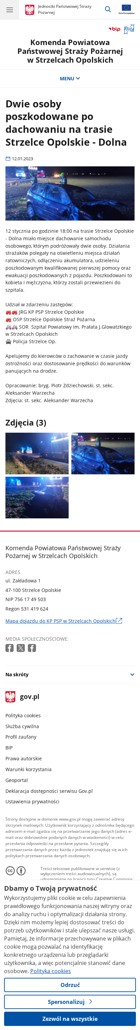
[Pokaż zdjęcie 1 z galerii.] (37, 453)
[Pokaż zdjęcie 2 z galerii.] (103, 453)
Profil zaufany (20, 737)
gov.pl (29, 697)
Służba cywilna (22, 726)
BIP (9, 747)
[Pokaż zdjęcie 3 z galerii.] (37, 497)
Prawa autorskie (23, 758)
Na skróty (17, 674)
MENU (67, 78)
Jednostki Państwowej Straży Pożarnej (64, 9)
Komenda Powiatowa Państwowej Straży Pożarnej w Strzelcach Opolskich (70, 51)
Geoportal (16, 780)
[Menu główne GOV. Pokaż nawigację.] (9, 9)
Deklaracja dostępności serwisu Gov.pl (49, 791)
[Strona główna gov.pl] (30, 10)
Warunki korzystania (28, 769)
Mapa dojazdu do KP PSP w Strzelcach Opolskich (63, 621)
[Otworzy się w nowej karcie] (10, 648)
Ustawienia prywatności (32, 801)
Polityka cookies (23, 715)
